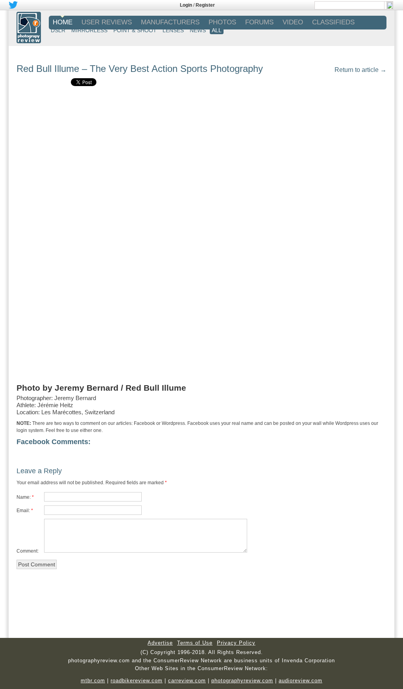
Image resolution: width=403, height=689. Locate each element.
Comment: (28, 551)
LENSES (173, 30)
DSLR (58, 30)
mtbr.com (93, 680)
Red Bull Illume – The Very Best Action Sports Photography (140, 68)
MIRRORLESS (89, 30)
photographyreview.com (242, 680)
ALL (217, 30)
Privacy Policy (236, 643)
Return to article (360, 69)
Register (205, 5)
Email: (23, 510)
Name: (24, 497)
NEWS (198, 30)
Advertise (160, 643)
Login (186, 5)
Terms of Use (195, 643)
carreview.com (187, 680)
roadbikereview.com (137, 680)
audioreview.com (300, 680)
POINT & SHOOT (135, 30)
